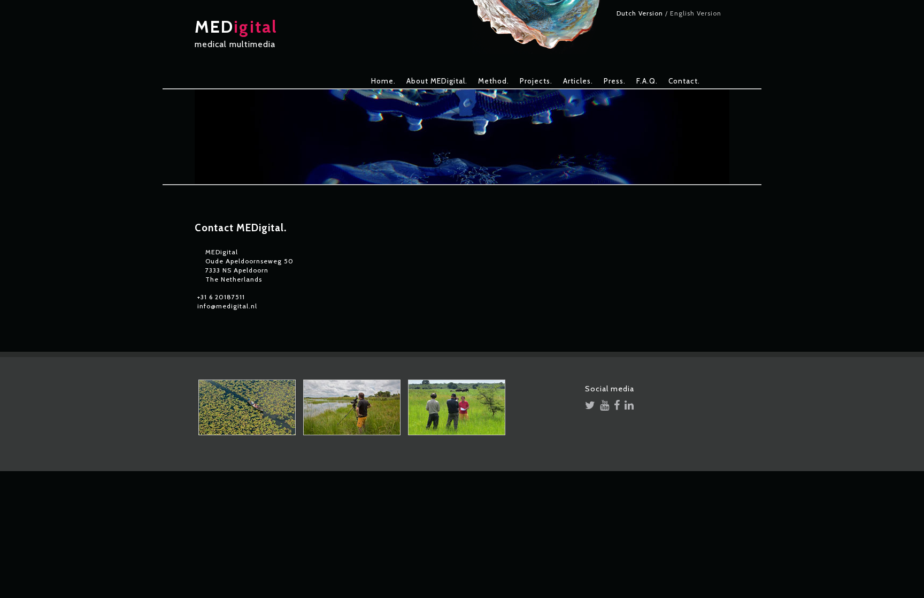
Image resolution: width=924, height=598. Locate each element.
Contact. (684, 81)
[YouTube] (605, 406)
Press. (615, 81)
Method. (493, 81)
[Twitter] (590, 406)
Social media (609, 391)
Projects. (536, 81)
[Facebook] (617, 406)
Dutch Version (640, 13)
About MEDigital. (436, 81)
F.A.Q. (647, 81)
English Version (695, 13)
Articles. (578, 81)
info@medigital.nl (227, 306)
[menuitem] (383, 80)
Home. (383, 81)
